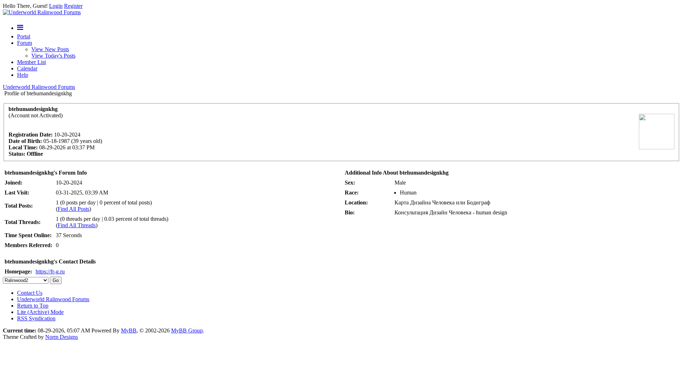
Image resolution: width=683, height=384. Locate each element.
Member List (31, 62)
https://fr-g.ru (50, 271)
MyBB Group (187, 330)
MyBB (129, 330)
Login (56, 6)
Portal (23, 36)
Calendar (27, 68)
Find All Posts (73, 209)
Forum (24, 43)
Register (73, 6)
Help (22, 75)
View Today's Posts (53, 56)
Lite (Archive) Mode (40, 312)
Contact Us (29, 293)
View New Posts (50, 49)
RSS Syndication (36, 318)
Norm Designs (61, 337)
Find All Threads (77, 225)
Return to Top (32, 306)
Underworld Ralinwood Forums (39, 87)
